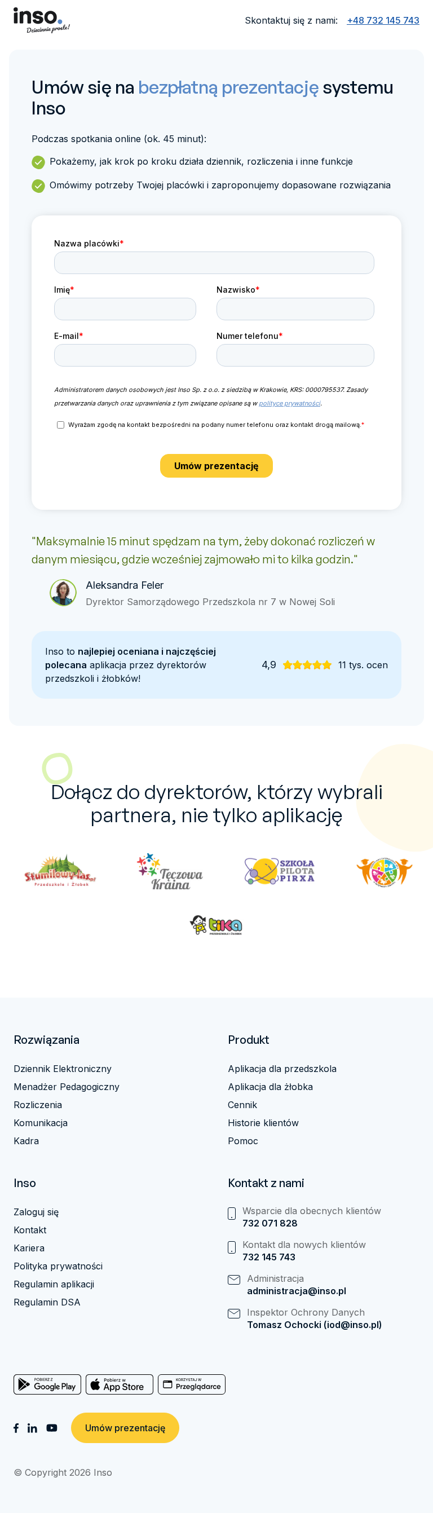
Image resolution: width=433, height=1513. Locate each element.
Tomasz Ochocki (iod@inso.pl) (314, 1324)
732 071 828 (270, 1223)
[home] (42, 20)
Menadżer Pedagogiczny (67, 1086)
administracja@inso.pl (296, 1290)
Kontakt (30, 1230)
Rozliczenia (38, 1104)
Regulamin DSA (47, 1302)
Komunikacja (41, 1122)
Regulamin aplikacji (54, 1284)
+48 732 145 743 (383, 20)
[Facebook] (16, 1428)
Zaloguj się (36, 1212)
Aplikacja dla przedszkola (282, 1068)
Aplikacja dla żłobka (270, 1086)
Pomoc (243, 1140)
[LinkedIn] (32, 1428)
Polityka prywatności (58, 1266)
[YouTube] (52, 1428)
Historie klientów (263, 1122)
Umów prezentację (125, 1427)
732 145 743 (268, 1257)
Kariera (29, 1248)
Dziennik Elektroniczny (63, 1068)
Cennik (242, 1104)
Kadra (26, 1140)
